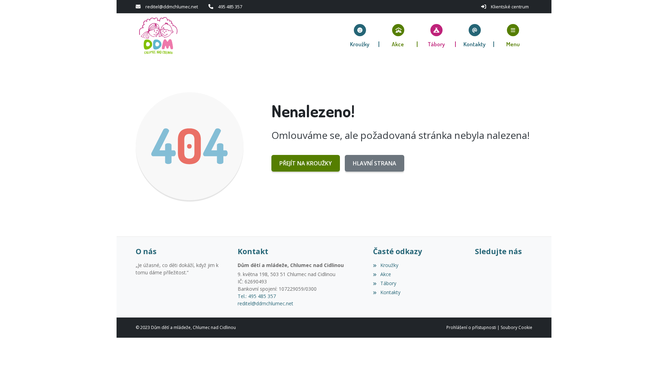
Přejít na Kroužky (305, 163)
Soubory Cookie (516, 327)
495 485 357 (230, 6)
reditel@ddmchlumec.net (171, 6)
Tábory (388, 283)
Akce (385, 274)
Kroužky (389, 265)
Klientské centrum (510, 6)
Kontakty (390, 292)
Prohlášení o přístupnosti (471, 327)
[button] (513, 35)
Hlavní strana (374, 163)
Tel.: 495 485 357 (257, 296)
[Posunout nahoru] (652, 360)
